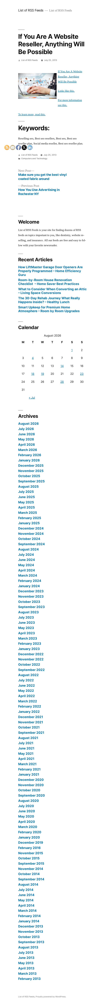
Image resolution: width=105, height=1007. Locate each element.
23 (81, 373)
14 (62, 366)
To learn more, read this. (31, 114)
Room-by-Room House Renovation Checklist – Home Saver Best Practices (48, 282)
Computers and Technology (34, 158)
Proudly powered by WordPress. (51, 996)
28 (62, 381)
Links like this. (66, 91)
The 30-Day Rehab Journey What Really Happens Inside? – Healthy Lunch (49, 300)
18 (32, 373)
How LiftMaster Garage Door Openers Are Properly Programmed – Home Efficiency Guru (50, 271)
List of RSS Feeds (30, 10)
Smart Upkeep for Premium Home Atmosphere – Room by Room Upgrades (49, 309)
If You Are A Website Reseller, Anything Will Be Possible (70, 76)
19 (42, 373)
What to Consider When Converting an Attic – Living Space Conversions (52, 291)
